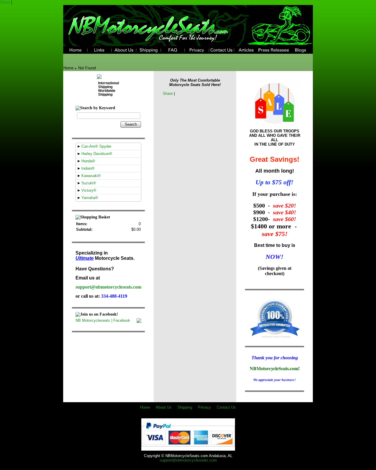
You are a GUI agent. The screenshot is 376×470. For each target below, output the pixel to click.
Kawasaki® (91, 175)
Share (5, 2)
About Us (164, 407)
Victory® (88, 190)
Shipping (184, 407)
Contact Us (226, 407)
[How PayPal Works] (188, 448)
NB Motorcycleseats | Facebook (102, 320)
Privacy (204, 407)
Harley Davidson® (96, 153)
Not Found (87, 68)
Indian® (88, 168)
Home (68, 68)
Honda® (88, 161)
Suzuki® (88, 183)
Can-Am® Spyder (96, 146)
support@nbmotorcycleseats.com (108, 286)
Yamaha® (89, 198)
